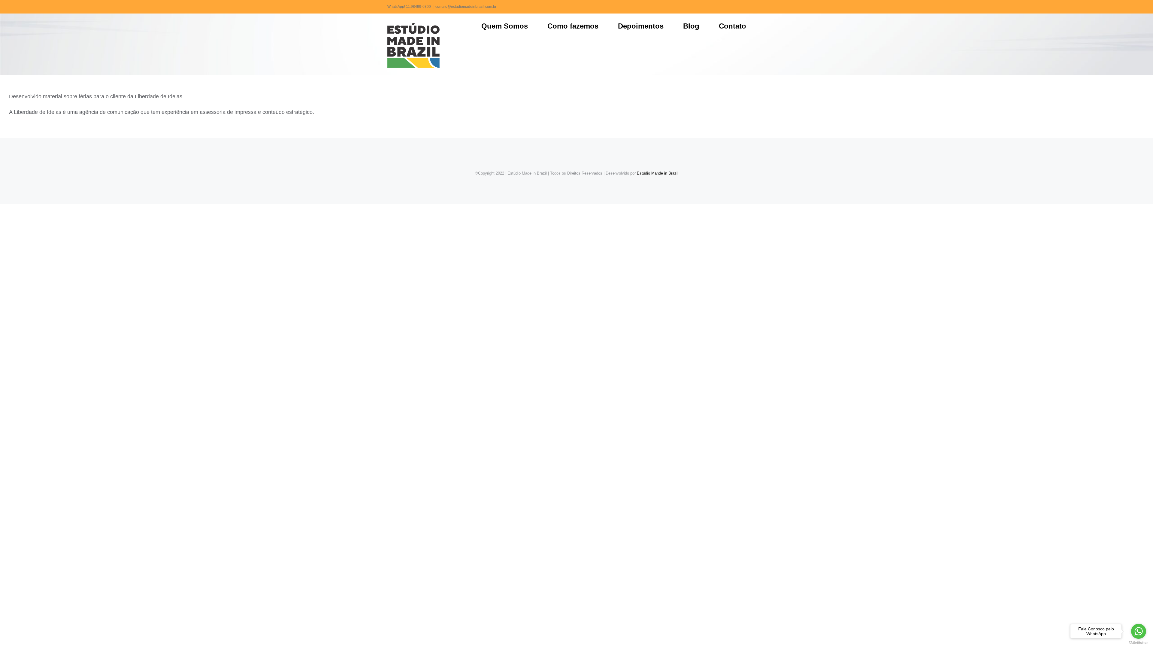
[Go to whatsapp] (1138, 631)
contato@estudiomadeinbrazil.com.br (465, 7)
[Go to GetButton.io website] (1138, 643)
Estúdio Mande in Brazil (657, 173)
